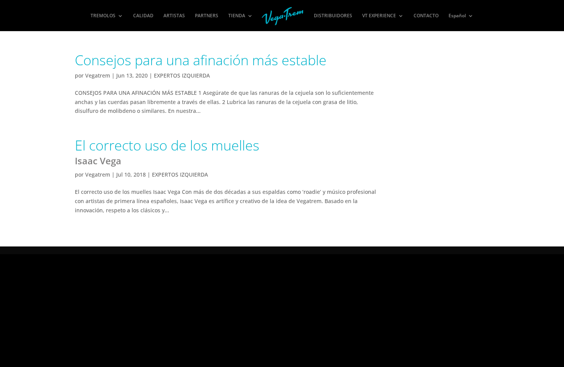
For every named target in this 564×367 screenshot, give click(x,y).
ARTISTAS (174, 16)
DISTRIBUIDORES (333, 16)
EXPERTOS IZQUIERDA (182, 75)
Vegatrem (97, 75)
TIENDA (236, 16)
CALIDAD (143, 16)
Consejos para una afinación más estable (201, 60)
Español (457, 16)
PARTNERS (206, 16)
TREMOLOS (103, 16)
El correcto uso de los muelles (167, 151)
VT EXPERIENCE (379, 16)
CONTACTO (426, 16)
